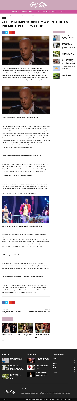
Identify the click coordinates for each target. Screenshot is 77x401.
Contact (70, 399)
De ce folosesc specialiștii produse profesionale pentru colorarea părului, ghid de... (68, 45)
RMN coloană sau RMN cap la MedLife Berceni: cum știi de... (68, 37)
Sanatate (45, 11)
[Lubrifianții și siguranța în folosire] (56, 68)
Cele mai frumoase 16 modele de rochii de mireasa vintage (41, 374)
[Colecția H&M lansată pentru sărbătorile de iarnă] (31, 367)
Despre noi (63, 399)
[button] (73, 11)
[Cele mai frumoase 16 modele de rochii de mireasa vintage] (31, 374)
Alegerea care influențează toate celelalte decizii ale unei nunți (68, 54)
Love (37, 11)
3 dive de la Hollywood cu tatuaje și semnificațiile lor (42, 336)
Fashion (23, 11)
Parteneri (45, 399)
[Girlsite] (38, 5)
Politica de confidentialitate (34, 399)
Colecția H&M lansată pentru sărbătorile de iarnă (42, 367)
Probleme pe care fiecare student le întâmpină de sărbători (42, 360)
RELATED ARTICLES (8, 319)
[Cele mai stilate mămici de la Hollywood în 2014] (25, 328)
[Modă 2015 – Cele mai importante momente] (9, 328)
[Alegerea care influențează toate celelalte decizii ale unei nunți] (56, 54)
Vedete (54, 11)
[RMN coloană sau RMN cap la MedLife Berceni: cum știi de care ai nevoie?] (56, 38)
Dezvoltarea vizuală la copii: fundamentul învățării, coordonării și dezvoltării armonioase (68, 61)
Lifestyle (15, 11)
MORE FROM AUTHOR (20, 319)
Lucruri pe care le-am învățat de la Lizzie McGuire (39, 312)
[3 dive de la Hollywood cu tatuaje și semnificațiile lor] (42, 328)
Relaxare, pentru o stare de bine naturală (68, 74)
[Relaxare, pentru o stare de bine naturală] (56, 76)
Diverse (61, 11)
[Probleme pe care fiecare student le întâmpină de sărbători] (31, 360)
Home (3, 15)
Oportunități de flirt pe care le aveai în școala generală (11, 312)
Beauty (31, 11)
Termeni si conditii (54, 399)
